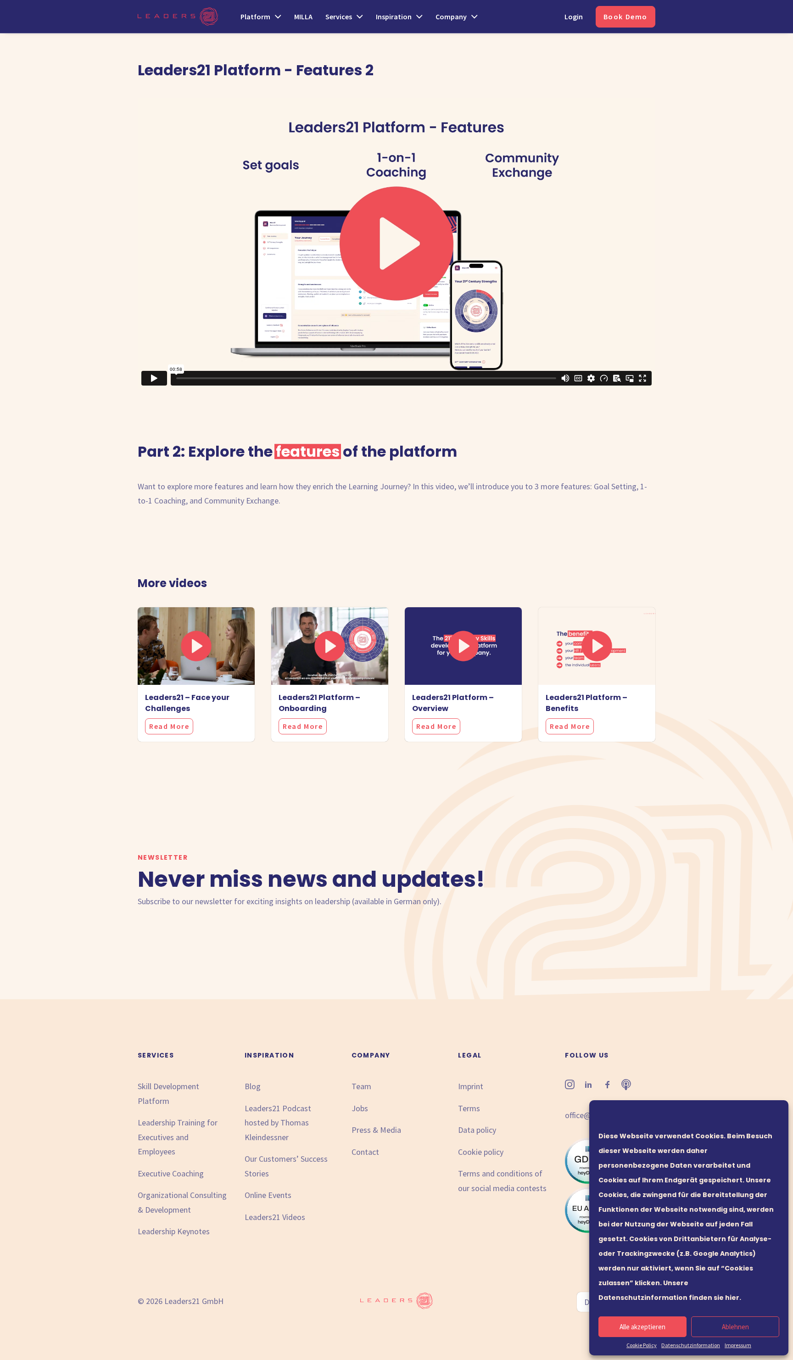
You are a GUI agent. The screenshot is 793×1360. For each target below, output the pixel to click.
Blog (253, 1086)
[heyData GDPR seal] (588, 1180)
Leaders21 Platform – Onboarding (319, 703)
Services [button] (338, 16)
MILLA (303, 16)
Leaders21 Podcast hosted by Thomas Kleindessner (278, 1122)
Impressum (738, 1345)
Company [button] (451, 16)
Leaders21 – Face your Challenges (187, 703)
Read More (169, 726)
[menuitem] (264, 16)
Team (361, 1086)
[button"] (570, 1086)
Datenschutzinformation (690, 1345)
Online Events (268, 1195)
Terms (469, 1108)
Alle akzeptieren (642, 1326)
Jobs (360, 1108)
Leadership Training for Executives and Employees (178, 1137)
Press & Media (376, 1130)
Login (573, 16)
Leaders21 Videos (275, 1217)
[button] (196, 646)
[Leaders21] (178, 16)
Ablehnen (735, 1326)
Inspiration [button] (394, 16)
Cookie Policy (641, 1345)
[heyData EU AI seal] (588, 1230)
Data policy (477, 1130)
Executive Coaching (171, 1173)
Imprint (470, 1086)
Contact (365, 1152)
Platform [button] (255, 16)
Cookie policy (480, 1152)
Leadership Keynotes (174, 1231)
